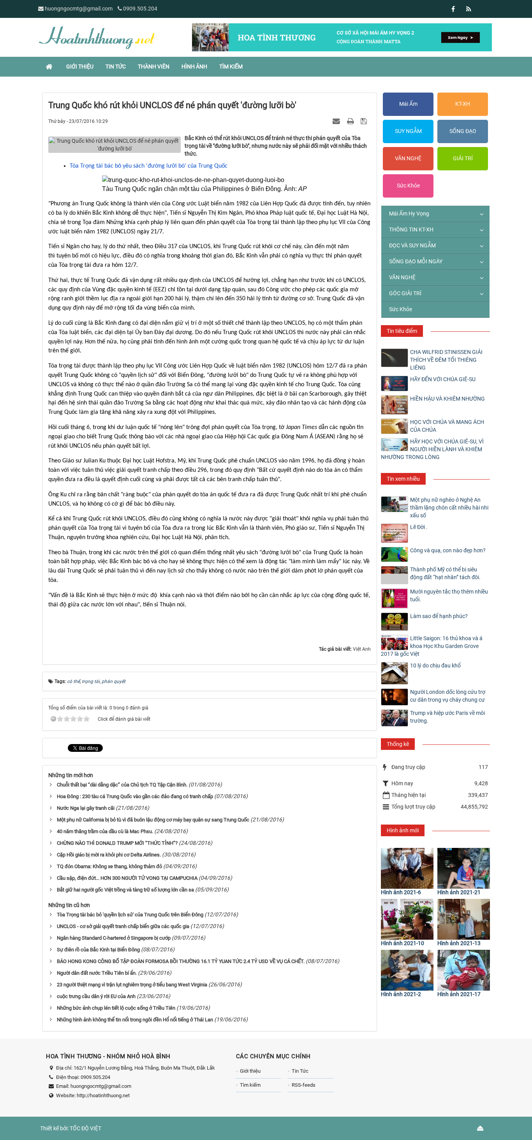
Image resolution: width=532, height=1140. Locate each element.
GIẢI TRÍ (463, 158)
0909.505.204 (140, 8)
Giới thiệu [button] (79, 66)
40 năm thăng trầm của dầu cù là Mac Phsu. (105, 831)
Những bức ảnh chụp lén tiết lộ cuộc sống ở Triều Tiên (116, 1008)
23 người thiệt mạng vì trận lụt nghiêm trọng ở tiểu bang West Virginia (132, 985)
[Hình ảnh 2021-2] (407, 970)
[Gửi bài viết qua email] (337, 121)
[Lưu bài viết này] (365, 121)
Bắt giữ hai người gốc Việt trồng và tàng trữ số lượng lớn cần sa (125, 890)
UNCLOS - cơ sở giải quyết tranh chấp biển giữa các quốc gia (123, 926)
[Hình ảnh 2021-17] (463, 970)
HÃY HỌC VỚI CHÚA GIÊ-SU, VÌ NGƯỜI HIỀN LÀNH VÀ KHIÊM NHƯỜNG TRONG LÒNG (432, 449)
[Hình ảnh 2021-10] (407, 919)
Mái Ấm (408, 104)
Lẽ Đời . (419, 527)
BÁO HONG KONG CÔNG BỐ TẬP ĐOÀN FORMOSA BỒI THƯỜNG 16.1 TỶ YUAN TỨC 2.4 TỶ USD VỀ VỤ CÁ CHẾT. (181, 961)
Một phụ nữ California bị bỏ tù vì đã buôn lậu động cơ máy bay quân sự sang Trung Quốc (153, 820)
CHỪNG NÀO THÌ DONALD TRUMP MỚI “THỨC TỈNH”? (117, 843)
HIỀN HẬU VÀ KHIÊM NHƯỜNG (447, 399)
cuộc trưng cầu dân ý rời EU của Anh (96, 996)
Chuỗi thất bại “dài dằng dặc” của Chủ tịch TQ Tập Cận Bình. (122, 785)
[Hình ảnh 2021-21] (463, 868)
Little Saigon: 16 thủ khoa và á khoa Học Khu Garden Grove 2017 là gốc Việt (432, 646)
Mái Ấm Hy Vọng (409, 213)
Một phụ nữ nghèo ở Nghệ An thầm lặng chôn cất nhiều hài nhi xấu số (449, 507)
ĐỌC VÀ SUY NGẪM (412, 245)
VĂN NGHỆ (408, 158)
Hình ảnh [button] (194, 66)
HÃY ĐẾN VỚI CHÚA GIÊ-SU (443, 379)
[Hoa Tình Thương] (96, 37)
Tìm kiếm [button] (231, 66)
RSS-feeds (303, 1085)
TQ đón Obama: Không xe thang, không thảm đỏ (109, 866)
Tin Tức (300, 1071)
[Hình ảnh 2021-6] (407, 868)
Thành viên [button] (153, 66)
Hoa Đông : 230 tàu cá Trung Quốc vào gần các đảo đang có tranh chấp (135, 796)
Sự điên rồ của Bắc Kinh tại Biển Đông (98, 950)
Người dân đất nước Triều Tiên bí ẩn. (97, 973)
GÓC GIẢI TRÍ (405, 293)
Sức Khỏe (408, 185)
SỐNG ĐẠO (462, 131)
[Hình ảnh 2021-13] (463, 919)
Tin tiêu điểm (402, 331)
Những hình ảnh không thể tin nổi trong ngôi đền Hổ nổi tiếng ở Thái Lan (135, 1020)
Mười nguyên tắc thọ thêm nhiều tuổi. (449, 595)
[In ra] (351, 121)
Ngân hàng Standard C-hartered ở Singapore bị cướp (114, 938)
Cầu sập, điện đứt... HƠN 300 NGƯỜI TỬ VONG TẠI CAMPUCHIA (127, 878)
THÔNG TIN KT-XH (411, 229)
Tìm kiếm (250, 1085)
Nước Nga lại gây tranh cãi (86, 808)
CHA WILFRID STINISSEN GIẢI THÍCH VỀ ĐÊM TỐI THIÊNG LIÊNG (446, 360)
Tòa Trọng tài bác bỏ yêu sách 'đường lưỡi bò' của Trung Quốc (148, 166)
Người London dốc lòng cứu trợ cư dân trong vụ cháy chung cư (447, 696)
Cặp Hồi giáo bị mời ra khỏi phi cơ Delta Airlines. (109, 855)
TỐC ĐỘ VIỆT (85, 1128)
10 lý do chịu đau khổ (435, 665)
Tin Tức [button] (116, 66)
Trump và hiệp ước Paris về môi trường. (447, 717)
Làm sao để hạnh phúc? (439, 616)
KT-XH (462, 104)
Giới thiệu (250, 1071)
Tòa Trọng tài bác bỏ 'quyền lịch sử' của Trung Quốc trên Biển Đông (130, 915)
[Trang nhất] (50, 66)
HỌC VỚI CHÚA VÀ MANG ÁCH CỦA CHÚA (447, 426)
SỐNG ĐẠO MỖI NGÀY (415, 261)
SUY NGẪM (408, 131)
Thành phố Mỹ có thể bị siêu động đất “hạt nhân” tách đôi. (445, 573)
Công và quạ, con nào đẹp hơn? (448, 550)
